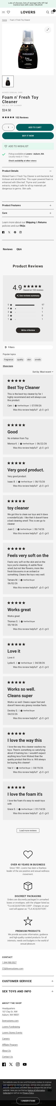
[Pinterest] (15, 232)
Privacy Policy (28, 1093)
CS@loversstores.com (12, 968)
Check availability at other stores (22, 161)
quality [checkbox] (20, 359)
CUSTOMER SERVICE (17, 981)
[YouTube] (26, 1064)
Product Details (10, 171)
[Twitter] (12, 1064)
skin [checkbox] (29, 359)
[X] (9, 232)
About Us (6, 1050)
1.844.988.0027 (9, 962)
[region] (26, 305)
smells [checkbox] (38, 359)
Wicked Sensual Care (12, 92)
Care (4, 213)
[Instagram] (19, 1064)
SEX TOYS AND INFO (16, 991)
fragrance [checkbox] (8, 359)
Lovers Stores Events (12, 1032)
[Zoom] (48, 29)
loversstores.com (10, 1020)
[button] (28, 146)
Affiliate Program (10, 1044)
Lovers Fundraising (11, 1026)
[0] (52, 12)
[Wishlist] (8, 12)
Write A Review (28, 330)
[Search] (47, 12)
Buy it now (28, 136)
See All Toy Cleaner (12, 105)
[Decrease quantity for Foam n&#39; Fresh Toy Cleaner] (4, 127)
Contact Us (7, 1056)
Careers (6, 1038)
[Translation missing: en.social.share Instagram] (21, 232)
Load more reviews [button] (28, 830)
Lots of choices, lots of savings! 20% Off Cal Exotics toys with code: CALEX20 (28, 4)
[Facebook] (4, 232)
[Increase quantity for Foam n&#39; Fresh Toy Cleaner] (12, 127)
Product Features (11, 205)
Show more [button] (8, 366)
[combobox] (43, 372)
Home (4, 20)
